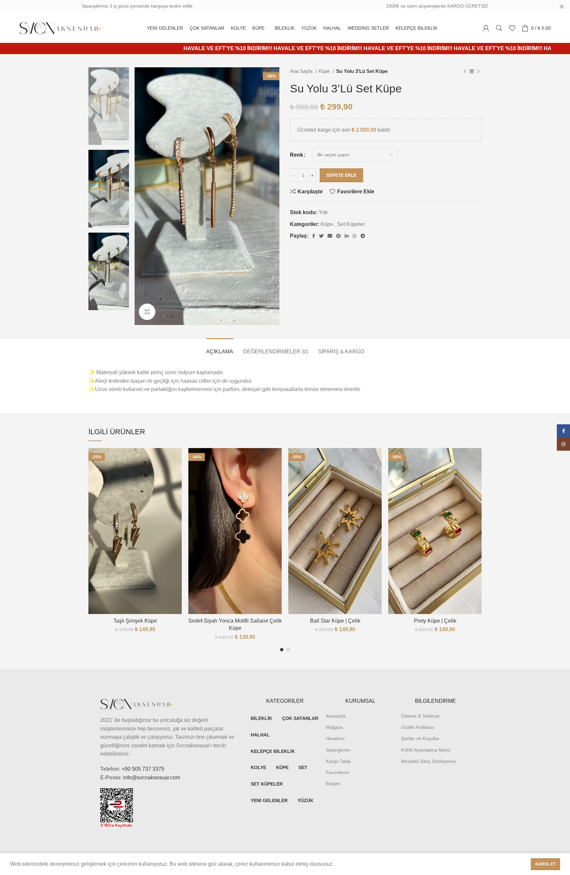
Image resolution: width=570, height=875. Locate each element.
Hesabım (335, 738)
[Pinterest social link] (338, 236)
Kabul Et (545, 864)
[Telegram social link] (363, 236)
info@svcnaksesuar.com (151, 777)
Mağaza (334, 727)
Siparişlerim (338, 750)
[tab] (219, 348)
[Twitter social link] (321, 236)
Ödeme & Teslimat (420, 716)
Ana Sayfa (302, 71)
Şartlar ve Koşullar (420, 738)
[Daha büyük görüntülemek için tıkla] (147, 312)
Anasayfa (335, 716)
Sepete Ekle (341, 175)
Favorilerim (337, 772)
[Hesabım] (485, 28)
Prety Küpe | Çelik (435, 621)
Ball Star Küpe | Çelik (335, 621)
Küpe (325, 71)
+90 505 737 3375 (143, 769)
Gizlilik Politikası (417, 727)
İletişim (333, 783)
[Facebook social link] (313, 236)
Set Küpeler (351, 224)
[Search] (499, 28)
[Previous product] (465, 71)
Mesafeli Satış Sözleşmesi (428, 761)
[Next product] (478, 71)
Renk (296, 155)
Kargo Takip (338, 761)
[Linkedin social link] (347, 236)
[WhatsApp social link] (355, 236)
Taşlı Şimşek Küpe (135, 621)
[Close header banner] (562, 6)
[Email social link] (330, 236)
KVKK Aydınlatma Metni (425, 750)
